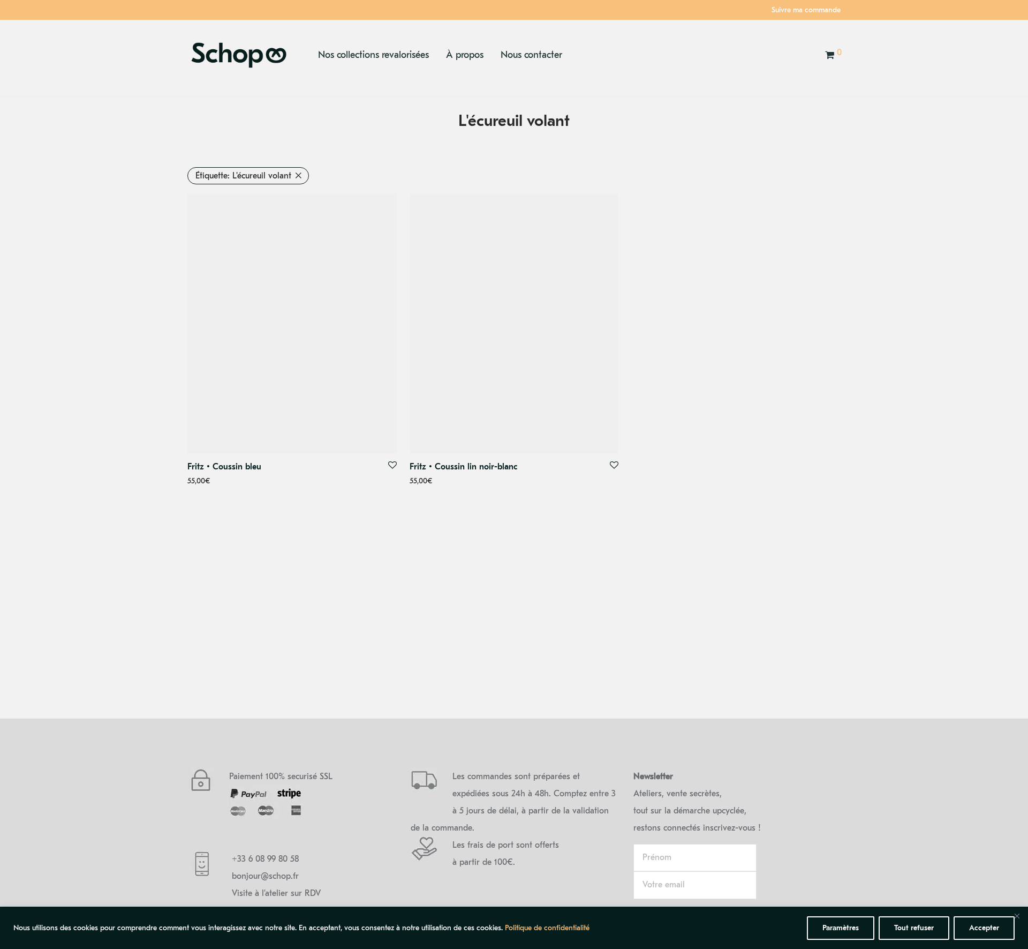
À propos (464, 55)
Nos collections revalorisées (373, 55)
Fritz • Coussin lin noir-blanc (463, 467)
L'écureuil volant (243, 176)
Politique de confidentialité (547, 927)
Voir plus (259, 481)
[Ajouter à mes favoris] (392, 466)
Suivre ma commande (806, 10)
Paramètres (840, 927)
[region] (514, 928)
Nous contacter (531, 55)
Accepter (984, 927)
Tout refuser (914, 927)
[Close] (1016, 915)
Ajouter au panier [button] (212, 481)
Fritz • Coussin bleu (224, 467)
